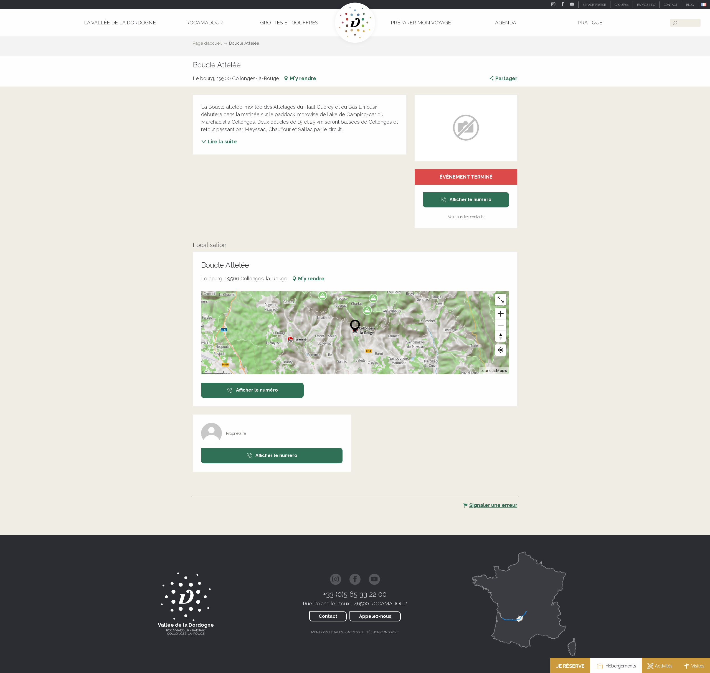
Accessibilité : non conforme (373, 632)
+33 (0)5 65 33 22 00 (355, 594)
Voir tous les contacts (466, 217)
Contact (328, 616)
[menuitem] (120, 23)
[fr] (704, 4)
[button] (704, 4)
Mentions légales (327, 632)
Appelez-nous (375, 616)
